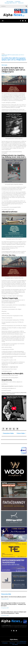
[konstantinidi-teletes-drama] (14, 541)
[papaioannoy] (14, 510)
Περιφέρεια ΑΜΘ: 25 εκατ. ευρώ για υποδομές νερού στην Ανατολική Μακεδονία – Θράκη (13, 612)
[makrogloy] (14, 497)
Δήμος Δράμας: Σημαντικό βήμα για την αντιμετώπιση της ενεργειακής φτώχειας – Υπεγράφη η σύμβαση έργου (13, 604)
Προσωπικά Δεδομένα (21, 643)
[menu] (2, 21)
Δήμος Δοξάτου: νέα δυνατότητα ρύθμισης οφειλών (13, 596)
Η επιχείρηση (17, 1)
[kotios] (14, 526)
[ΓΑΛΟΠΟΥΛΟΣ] (14, 571)
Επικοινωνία (20, 2)
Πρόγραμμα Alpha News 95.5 (11, 2)
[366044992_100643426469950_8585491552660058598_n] (14, 481)
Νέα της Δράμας (10, 1)
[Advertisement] (14, 37)
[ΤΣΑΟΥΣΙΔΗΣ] (14, 557)
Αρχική (3, 53)
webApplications (23, 641)
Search (26, 6)
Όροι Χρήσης (15, 644)
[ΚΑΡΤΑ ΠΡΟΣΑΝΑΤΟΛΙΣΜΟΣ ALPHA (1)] (14, 588)
